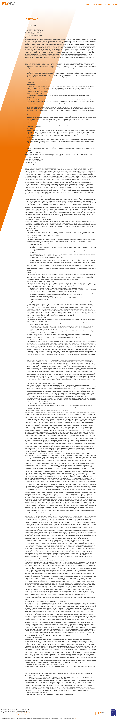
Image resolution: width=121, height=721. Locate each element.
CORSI (88, 5)
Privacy (17, 714)
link (75, 718)
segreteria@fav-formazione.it (10, 712)
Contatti (115, 5)
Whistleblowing (23, 714)
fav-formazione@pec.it (25, 712)
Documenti (107, 5)
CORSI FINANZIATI (97, 5)
